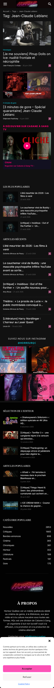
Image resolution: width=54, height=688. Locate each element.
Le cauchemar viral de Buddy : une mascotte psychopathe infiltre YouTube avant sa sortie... (27, 267)
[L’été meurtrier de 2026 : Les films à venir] (10, 197)
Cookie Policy (24, 684)
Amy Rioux (7, 292)
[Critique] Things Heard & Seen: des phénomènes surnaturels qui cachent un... (34, 490)
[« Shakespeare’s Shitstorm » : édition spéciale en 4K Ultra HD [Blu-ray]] (10, 420)
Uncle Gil (6, 326)
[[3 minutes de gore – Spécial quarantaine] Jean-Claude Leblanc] (27, 85)
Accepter (27, 668)
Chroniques (7, 50)
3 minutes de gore (9, 103)
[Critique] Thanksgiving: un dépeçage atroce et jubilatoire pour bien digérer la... (35, 451)
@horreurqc (27, 342)
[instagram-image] (13, 359)
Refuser (27, 677)
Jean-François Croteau (12, 65)
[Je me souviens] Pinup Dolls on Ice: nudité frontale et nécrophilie (26, 57)
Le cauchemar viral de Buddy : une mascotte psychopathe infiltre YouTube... (35, 210)
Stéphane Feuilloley (10, 119)
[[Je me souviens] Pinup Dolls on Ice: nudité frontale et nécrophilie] (27, 33)
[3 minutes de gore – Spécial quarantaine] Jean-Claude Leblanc (24, 110)
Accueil (6, 11)
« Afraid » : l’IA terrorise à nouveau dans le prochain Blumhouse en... (33, 475)
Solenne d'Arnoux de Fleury (13, 253)
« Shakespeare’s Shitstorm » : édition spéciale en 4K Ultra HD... (35, 420)
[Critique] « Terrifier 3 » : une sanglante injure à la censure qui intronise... (34, 435)
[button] (49, 640)
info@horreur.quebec (35, 636)
